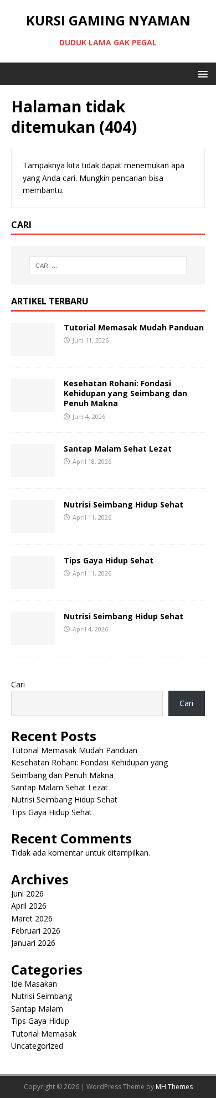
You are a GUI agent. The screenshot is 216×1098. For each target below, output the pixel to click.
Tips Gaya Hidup (40, 1021)
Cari (18, 684)
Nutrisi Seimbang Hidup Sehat (123, 504)
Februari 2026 (35, 930)
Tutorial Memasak (43, 1033)
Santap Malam (37, 1008)
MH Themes (174, 1086)
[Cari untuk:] (108, 265)
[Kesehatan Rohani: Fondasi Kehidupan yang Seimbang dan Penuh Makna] (33, 405)
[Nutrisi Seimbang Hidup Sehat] (33, 526)
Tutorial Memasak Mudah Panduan (134, 327)
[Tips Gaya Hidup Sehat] (33, 582)
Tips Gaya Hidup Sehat (108, 560)
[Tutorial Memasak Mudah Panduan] (33, 349)
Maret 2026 (32, 918)
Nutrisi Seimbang (41, 996)
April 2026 (29, 905)
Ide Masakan (34, 983)
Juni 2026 (27, 893)
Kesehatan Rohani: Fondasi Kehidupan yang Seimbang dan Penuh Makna (125, 393)
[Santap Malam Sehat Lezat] (33, 470)
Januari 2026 (33, 943)
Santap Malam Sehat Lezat (118, 448)
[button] (200, 73)
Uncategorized (37, 1045)
